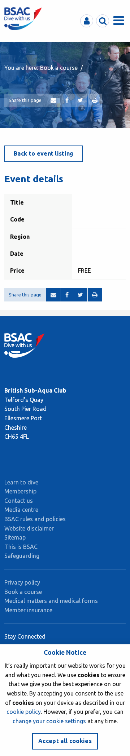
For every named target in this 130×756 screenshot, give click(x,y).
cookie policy (23, 711)
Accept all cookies (65, 741)
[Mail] (53, 100)
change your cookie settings (49, 721)
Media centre (21, 509)
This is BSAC (21, 546)
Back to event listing (44, 153)
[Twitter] (80, 100)
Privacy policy (22, 582)
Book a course (59, 67)
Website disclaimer (29, 528)
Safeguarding (21, 556)
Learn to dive (21, 482)
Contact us (18, 500)
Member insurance (28, 610)
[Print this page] (95, 100)
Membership (20, 491)
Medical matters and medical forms (51, 601)
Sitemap (15, 537)
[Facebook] (67, 100)
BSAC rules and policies (35, 519)
